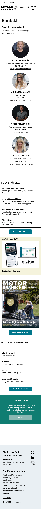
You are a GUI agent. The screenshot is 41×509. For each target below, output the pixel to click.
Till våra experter (20, 389)
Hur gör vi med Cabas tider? (13, 382)
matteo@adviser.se (20, 132)
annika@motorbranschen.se (20, 100)
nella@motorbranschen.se (20, 69)
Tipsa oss (21, 417)
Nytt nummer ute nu (20, 332)
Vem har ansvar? (8, 356)
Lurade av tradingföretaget (12, 364)
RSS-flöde (7, 498)
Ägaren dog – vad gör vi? (12, 373)
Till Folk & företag (20, 232)
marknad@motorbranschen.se (20, 164)
